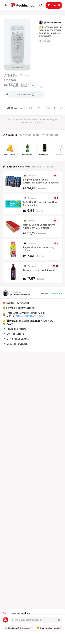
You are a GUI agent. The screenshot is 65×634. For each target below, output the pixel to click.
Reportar (16, 108)
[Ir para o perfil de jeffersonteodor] (41, 22)
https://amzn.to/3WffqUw (29, 315)
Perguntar (45, 41)
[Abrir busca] (41, 5)
